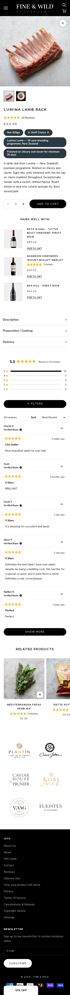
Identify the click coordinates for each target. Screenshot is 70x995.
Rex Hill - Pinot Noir (43, 285)
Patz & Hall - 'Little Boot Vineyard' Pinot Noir (44, 233)
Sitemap (9, 917)
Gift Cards (10, 859)
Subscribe (18, 963)
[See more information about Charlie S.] (61, 428)
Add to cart (48, 204)
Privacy (8, 891)
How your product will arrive (22, 885)
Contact (9, 865)
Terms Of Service (15, 898)
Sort (34, 417)
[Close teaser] (39, 984)
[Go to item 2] (21, 96)
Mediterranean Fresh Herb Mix (24, 706)
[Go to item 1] (9, 96)
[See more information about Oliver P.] (61, 542)
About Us (10, 846)
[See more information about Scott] (61, 466)
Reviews (9, 872)
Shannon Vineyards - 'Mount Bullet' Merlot (45, 258)
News (7, 852)
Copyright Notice (15, 911)
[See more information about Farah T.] (61, 504)
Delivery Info (12, 878)
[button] (19, 118)
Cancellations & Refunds (19, 904)
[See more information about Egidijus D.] (61, 594)
